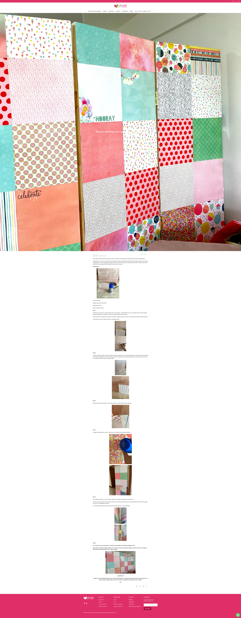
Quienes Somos (101, 599)
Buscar (115, 599)
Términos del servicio (102, 604)
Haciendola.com (113, 612)
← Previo (140, 254)
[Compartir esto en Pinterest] (143, 586)
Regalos (131, 11)
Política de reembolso (103, 606)
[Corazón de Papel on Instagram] (87, 603)
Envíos (115, 601)
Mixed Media (111, 11)
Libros (136, 11)
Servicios (140, 11)
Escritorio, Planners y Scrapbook (94, 11)
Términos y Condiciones (118, 606)
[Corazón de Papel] (120, 6)
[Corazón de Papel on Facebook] (84, 603)
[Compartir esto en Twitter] (136, 586)
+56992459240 (131, 601)
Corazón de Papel (89, 612)
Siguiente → (146, 254)
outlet (149, 11)
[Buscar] (152, 11)
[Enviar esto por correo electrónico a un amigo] (146, 586)
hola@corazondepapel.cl (135, 606)
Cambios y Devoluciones (118, 604)
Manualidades (125, 11)
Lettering (105, 11)
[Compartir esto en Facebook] (140, 586)
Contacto (100, 601)
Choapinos (145, 11)
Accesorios (118, 11)
